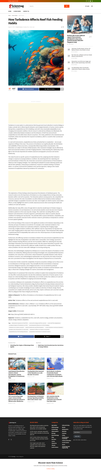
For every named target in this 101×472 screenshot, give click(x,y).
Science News (14, 15)
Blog (53, 437)
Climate (53, 445)
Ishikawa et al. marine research (16, 327)
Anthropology (55, 427)
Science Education (66, 440)
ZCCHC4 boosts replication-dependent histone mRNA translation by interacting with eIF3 (39, 433)
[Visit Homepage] (16, 6)
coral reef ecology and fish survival (37, 323)
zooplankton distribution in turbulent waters (39, 331)
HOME (9, 11)
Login (87, 6)
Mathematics (65, 429)
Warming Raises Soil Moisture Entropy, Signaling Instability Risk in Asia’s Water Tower (36, 398)
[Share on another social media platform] (62, 89)
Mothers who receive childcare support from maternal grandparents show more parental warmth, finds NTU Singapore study (76, 39)
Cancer (53, 441)
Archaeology (55, 429)
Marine (63, 427)
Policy (63, 435)
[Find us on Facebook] (86, 1)
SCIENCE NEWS (17, 11)
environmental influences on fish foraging (39, 325)
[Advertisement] (36, 96)
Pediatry (64, 433)
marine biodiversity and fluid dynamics (35, 327)
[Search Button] (66, 6)
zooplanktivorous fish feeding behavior (18, 331)
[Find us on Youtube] (90, 1)
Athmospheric (55, 431)
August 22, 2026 (12, 379)
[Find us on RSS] (92, 1)
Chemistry (54, 443)
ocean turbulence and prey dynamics (54, 327)
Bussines (54, 439)
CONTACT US (26, 11)
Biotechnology (55, 435)
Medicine (64, 431)
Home (9, 15)
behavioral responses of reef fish (20, 323)
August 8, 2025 (11, 27)
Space (63, 444)
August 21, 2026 (50, 403)
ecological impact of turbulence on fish (18, 325)
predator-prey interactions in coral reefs (18, 329)
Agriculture (54, 425)
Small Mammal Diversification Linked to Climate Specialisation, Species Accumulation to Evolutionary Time (16, 375)
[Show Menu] (92, 6)
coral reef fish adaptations (54, 323)
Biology (53, 433)
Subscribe (77, 436)
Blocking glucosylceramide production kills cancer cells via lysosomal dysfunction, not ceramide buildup (39, 427)
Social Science (65, 442)
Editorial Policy (66, 425)
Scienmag (13, 456)
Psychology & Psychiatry (65, 438)
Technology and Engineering (66, 447)
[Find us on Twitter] (88, 1)
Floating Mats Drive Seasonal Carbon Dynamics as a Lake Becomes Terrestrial (36, 373)
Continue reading (50, 468)
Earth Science (21, 15)
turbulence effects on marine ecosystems (39, 329)
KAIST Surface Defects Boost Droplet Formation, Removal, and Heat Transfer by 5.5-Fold (39, 439)
